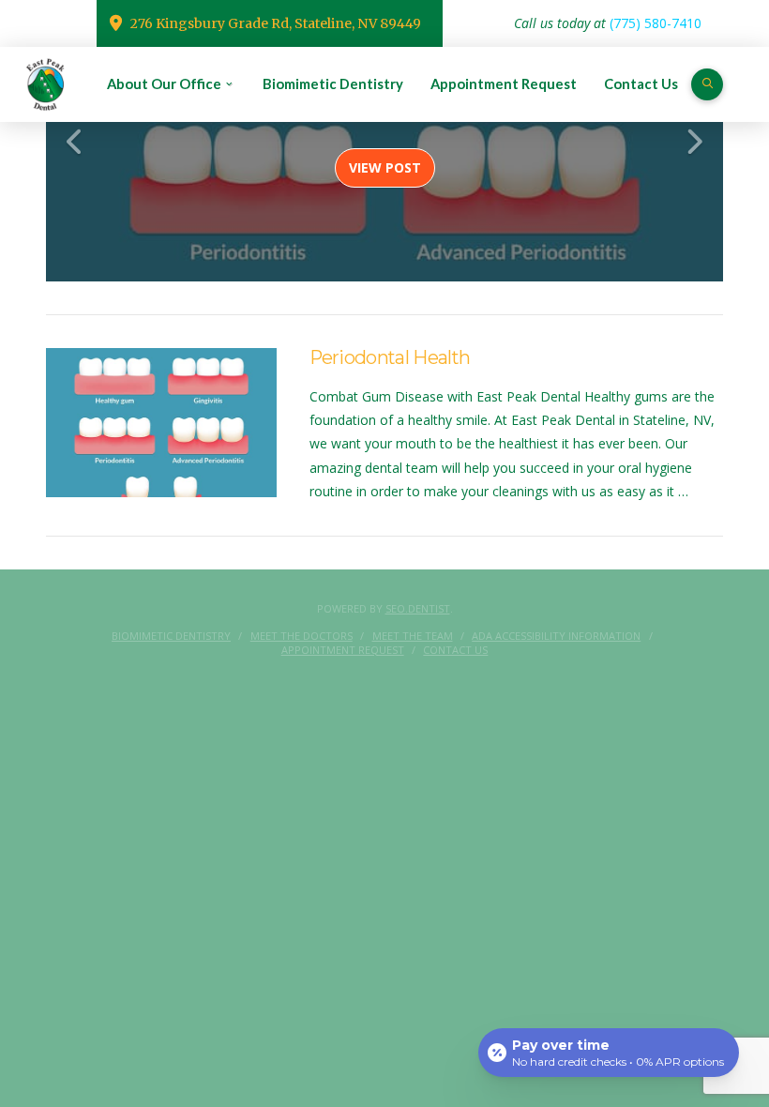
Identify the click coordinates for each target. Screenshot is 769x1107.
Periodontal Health (390, 357)
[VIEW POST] (161, 422)
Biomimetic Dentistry (171, 636)
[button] (707, 84)
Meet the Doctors (301, 636)
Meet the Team (412, 636)
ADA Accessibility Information (556, 636)
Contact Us (455, 650)
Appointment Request (342, 650)
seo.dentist (417, 608)
